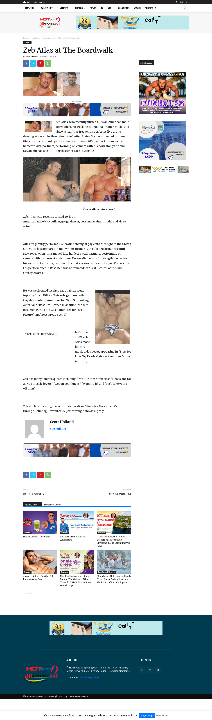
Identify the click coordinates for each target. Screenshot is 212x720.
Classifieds (124, 8)
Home (26, 38)
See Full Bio (58, 428)
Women (137, 8)
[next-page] (30, 592)
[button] (185, 8)
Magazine (29, 8)
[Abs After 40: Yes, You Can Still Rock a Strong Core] (40, 562)
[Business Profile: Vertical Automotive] (77, 522)
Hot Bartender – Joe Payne (37, 536)
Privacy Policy (98, 671)
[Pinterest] (40, 63)
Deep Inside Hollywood (106, 572)
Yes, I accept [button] (147, 715)
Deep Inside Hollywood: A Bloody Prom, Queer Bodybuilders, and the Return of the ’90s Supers (114, 579)
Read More (162, 715)
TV (102, 8)
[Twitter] (186, 2)
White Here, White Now (33, 493)
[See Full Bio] (68, 428)
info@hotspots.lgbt (89, 677)
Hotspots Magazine (119, 671)
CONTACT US (150, 8)
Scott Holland (32, 56)
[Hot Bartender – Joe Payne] (40, 522)
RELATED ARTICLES (33, 504)
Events (93, 8)
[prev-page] (25, 592)
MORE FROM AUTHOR (52, 504)
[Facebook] (176, 2)
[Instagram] (181, 2)
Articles (64, 8)
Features (36, 38)
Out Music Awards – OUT (120, 493)
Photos (79, 8)
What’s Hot (47, 8)
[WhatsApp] (48, 63)
